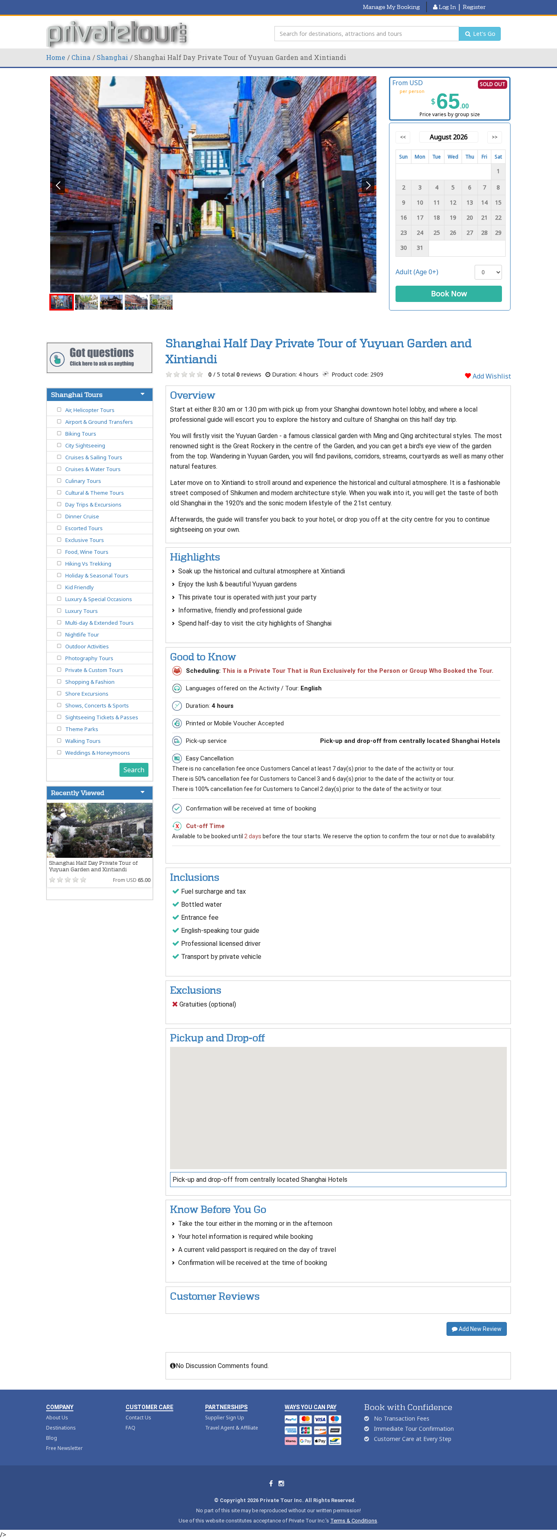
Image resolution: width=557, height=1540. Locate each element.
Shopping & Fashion (90, 681)
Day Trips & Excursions (93, 504)
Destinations (61, 1427)
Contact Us (138, 1417)
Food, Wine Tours (86, 551)
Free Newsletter (64, 1448)
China (81, 57)
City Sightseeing (85, 445)
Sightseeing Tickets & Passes (101, 717)
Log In (447, 7)
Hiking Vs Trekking (88, 563)
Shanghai (112, 57)
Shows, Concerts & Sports (97, 705)
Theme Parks (81, 729)
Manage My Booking (391, 7)
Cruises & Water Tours (93, 469)
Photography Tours (89, 658)
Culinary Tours (83, 481)
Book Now (449, 293)
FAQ (130, 1427)
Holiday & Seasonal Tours (96, 575)
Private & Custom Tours (94, 670)
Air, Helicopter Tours (90, 410)
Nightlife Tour (82, 634)
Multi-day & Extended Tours (99, 622)
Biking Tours (80, 433)
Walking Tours (83, 741)
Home (55, 57)
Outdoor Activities (87, 646)
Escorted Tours (84, 528)
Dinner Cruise (82, 516)
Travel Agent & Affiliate (231, 1427)
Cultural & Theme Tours (94, 492)
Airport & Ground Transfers (99, 421)
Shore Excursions (86, 693)
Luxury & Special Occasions (98, 599)
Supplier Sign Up (224, 1417)
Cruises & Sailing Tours (93, 457)
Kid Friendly (79, 587)
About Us (57, 1417)
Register (474, 7)
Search (134, 769)
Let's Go (483, 33)
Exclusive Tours (84, 540)
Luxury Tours (81, 611)
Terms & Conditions (353, 1521)
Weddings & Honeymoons (97, 752)
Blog (51, 1437)
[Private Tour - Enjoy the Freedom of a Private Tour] (118, 33)
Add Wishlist (491, 376)
